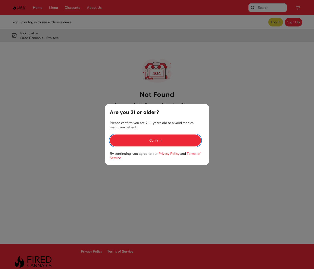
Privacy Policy (168, 153)
